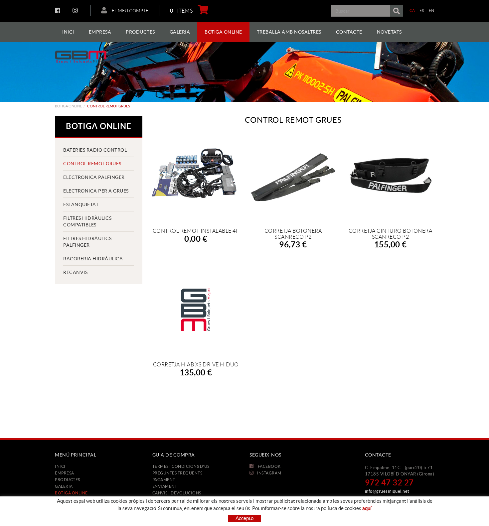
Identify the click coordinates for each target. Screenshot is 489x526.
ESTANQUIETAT (80, 204)
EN (431, 10)
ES (421, 10)
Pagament (163, 479)
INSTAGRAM (76, 10)
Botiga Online (68, 106)
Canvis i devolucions (176, 493)
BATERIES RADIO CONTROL (95, 150)
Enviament (164, 486)
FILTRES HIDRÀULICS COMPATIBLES (87, 221)
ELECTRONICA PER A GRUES (96, 191)
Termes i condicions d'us (181, 466)
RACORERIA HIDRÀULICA (93, 258)
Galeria (64, 486)
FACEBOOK (58, 10)
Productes (67, 479)
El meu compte (129, 10)
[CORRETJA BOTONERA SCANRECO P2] (293, 176)
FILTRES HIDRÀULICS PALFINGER (87, 242)
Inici (60, 466)
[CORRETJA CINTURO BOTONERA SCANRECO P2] (390, 176)
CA (412, 10)
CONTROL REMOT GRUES (92, 163)
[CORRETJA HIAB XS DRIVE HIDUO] (196, 309)
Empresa (64, 473)
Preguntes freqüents (177, 473)
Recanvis (75, 272)
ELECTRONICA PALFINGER (94, 177)
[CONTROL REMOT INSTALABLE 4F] (196, 176)
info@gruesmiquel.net (387, 491)
